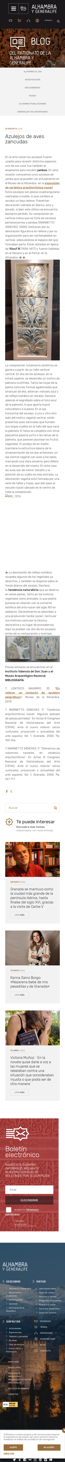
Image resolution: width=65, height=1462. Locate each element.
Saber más (9, 1454)
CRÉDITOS (13, 1394)
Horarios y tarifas (48, 1296)
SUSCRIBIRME (29, 1200)
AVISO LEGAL (14, 1367)
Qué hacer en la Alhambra (15, 1309)
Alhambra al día (33, 71)
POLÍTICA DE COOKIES (18, 1388)
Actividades (15, 1328)
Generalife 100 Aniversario (32, 112)
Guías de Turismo (47, 1312)
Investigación (32, 79)
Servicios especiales (49, 1308)
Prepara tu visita (47, 1304)
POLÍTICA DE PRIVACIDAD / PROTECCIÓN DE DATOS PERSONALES (19, 1378)
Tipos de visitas (47, 1292)
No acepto (49, 1447)
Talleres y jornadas (18, 1336)
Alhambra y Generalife (20, 1288)
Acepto (13, 1447)
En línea (13, 1340)
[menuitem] (48, 20)
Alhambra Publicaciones (32, 103)
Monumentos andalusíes (14, 1294)
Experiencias (15, 1332)
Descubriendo (32, 87)
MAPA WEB (13, 1362)
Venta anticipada (47, 1288)
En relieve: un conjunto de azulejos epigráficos (32, 693)
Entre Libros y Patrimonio (14, 1350)
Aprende (13, 1304)
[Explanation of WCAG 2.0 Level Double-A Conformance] (18, 1404)
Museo (32, 95)
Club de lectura (16, 1344)
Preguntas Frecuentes (50, 1300)
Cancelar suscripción (21, 1223)
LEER (19, 915)
